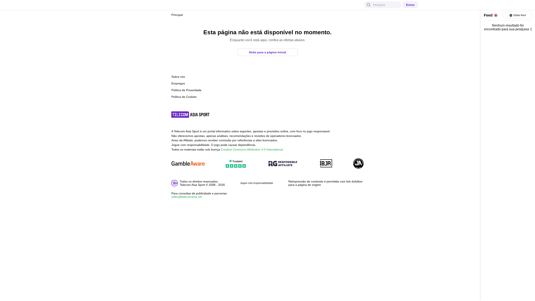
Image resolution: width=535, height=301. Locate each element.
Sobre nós (178, 76)
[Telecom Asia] (190, 114)
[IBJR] (326, 163)
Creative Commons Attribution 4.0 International (252, 149)
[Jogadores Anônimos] (358, 163)
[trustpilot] (236, 163)
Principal (177, 15)
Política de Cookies (184, 96)
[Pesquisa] (368, 4)
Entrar (410, 4)
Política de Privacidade (186, 90)
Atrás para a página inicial (267, 52)
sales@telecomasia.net (186, 196)
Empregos (178, 83)
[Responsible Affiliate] (283, 164)
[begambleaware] (188, 163)
